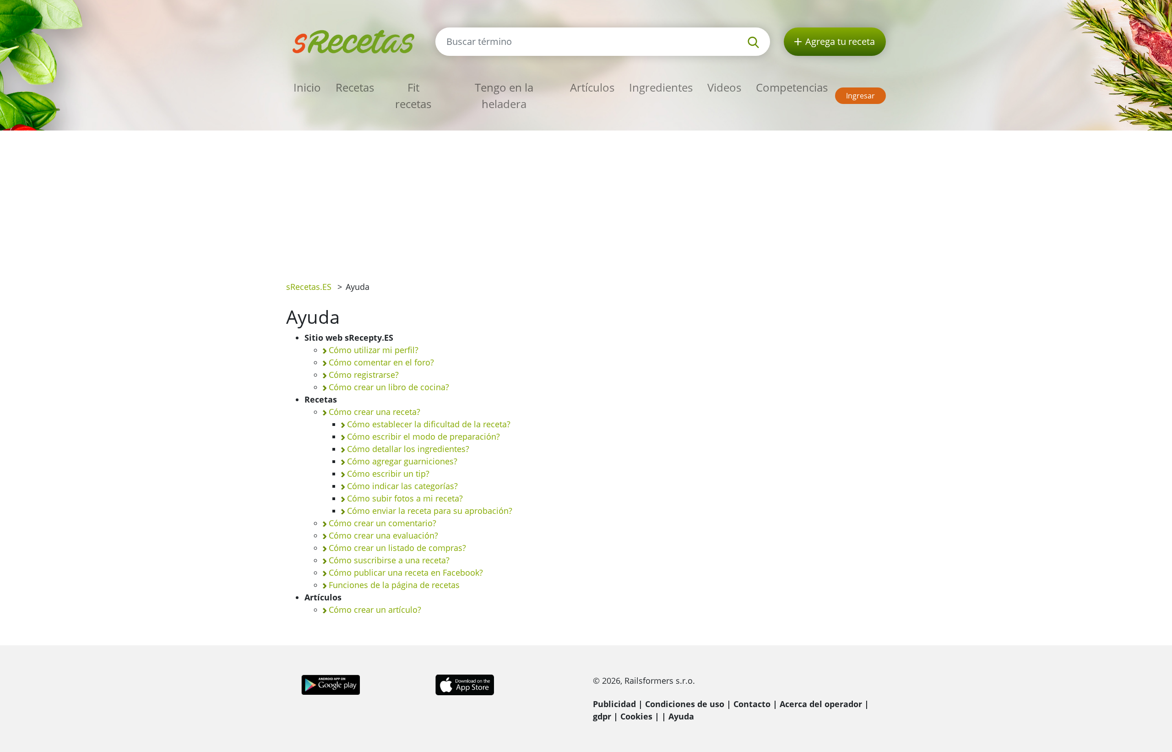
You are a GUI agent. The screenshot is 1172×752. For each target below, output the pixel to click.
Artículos (592, 87)
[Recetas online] (354, 40)
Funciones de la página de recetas (394, 584)
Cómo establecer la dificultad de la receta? (428, 424)
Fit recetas (413, 95)
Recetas (355, 87)
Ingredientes (661, 87)
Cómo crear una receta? (374, 411)
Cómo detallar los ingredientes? (408, 448)
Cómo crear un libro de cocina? (389, 386)
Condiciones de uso (684, 703)
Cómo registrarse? (364, 374)
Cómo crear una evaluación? (383, 535)
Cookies (636, 716)
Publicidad (614, 703)
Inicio (307, 87)
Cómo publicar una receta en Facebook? (406, 572)
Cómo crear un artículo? (375, 609)
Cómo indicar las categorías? (402, 485)
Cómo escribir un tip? (388, 473)
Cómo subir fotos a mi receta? (405, 498)
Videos (724, 87)
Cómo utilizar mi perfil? (373, 349)
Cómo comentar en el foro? (381, 362)
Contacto (751, 703)
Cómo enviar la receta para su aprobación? (429, 510)
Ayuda (681, 716)
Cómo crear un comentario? (382, 523)
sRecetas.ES (308, 286)
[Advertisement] (586, 199)
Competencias (792, 87)
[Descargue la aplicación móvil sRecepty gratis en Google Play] (330, 683)
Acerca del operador (821, 703)
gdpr (602, 716)
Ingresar (860, 96)
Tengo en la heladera (504, 95)
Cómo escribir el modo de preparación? (423, 436)
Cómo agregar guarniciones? (402, 461)
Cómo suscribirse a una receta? (389, 560)
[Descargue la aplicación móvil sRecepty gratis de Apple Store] (464, 683)
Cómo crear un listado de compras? (397, 547)
